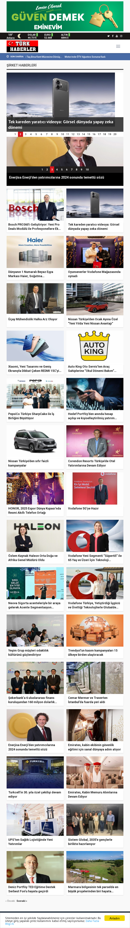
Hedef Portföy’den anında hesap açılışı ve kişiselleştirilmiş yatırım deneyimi (91, 418)
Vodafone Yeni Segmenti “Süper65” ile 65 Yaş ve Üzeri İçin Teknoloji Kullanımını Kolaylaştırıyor (95, 560)
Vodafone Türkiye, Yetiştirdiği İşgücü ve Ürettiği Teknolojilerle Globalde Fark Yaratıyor (94, 607)
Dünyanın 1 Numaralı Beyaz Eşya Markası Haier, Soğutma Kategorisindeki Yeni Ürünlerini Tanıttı (35, 276)
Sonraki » (22, 901)
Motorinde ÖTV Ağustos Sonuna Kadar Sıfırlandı (61, 56)
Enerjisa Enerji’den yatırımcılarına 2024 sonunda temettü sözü (56, 177)
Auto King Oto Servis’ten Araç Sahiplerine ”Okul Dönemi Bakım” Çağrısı (91, 371)
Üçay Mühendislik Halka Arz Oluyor (32, 319)
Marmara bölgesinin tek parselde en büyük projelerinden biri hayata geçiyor (93, 891)
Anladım (115, 918)
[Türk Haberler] (22, 46)
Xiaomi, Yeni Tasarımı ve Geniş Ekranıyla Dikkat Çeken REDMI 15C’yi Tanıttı (33, 371)
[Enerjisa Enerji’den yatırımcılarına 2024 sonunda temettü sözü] (65, 151)
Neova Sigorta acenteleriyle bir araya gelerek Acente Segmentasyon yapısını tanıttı (34, 607)
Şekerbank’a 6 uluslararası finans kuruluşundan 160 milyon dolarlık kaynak (31, 702)
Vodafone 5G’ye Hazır (83, 508)
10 (87, 169)
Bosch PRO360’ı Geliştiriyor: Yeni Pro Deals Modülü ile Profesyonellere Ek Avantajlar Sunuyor (34, 229)
